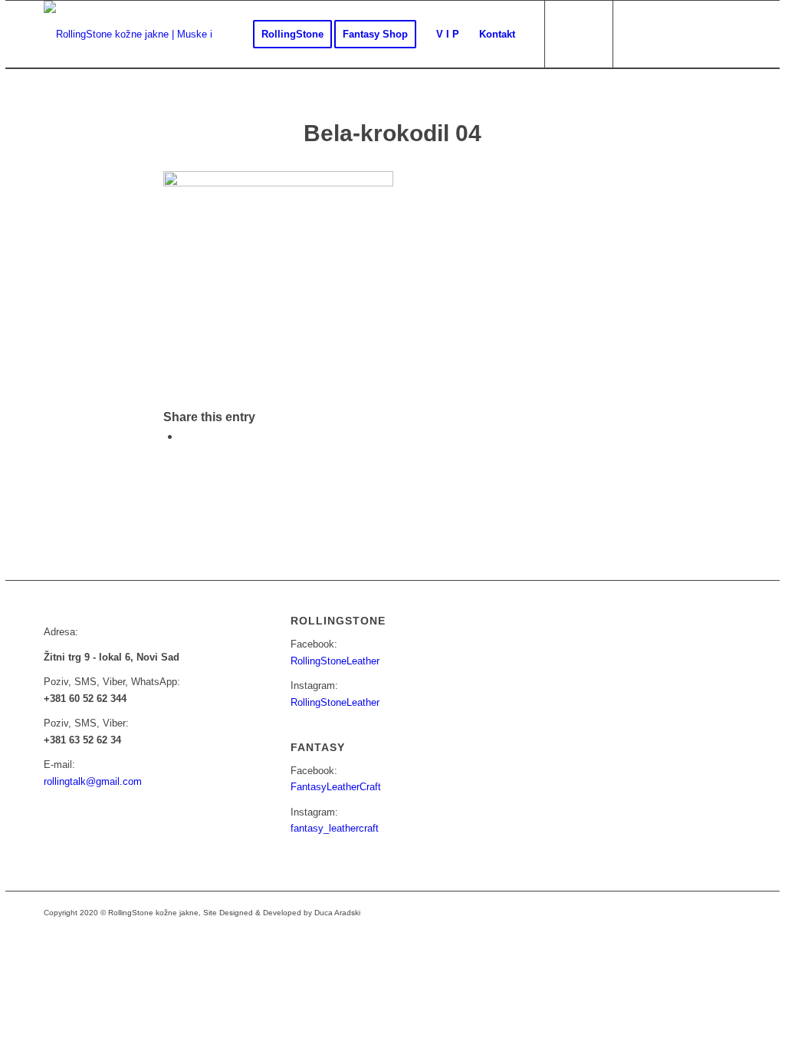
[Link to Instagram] (660, 33)
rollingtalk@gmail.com (93, 781)
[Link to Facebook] (637, 33)
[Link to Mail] (683, 33)
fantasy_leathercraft (335, 828)
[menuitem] (292, 34)
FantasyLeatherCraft (336, 787)
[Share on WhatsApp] (184, 436)
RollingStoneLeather (335, 661)
